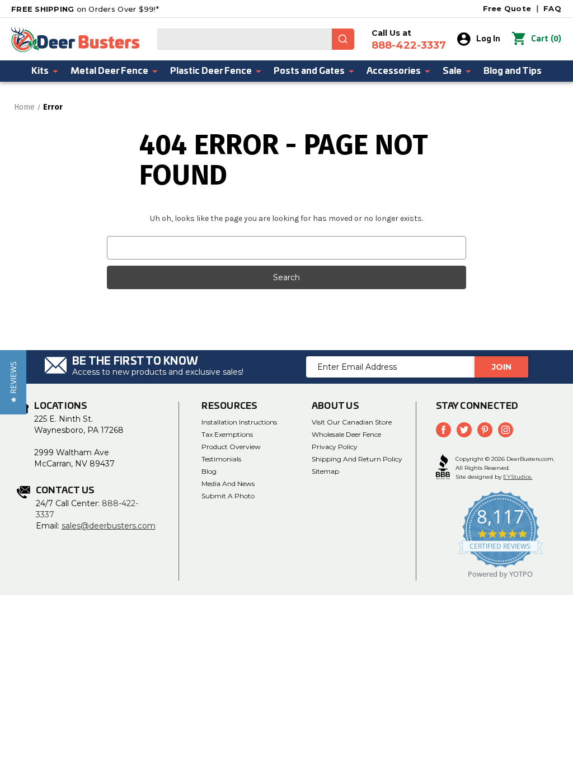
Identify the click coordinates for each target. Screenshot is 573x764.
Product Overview (231, 446)
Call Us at (409, 39)
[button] (13, 382)
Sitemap (325, 471)
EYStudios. (517, 476)
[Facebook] (443, 429)
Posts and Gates (309, 71)
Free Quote (507, 8)
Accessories (394, 71)
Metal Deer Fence (109, 71)
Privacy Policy (335, 446)
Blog (209, 471)
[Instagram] (505, 429)
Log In (488, 39)
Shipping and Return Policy (357, 459)
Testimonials (221, 459)
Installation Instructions (239, 422)
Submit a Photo (228, 496)
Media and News (228, 483)
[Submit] (343, 39)
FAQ (552, 8)
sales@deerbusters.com (109, 526)
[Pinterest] (484, 429)
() (546, 39)
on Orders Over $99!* (85, 8)
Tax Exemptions (227, 434)
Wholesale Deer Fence (346, 434)
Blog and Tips (512, 71)
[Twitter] (464, 429)
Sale (452, 71)
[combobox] (255, 39)
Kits (40, 71)
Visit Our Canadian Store (352, 422)
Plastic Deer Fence (211, 71)
